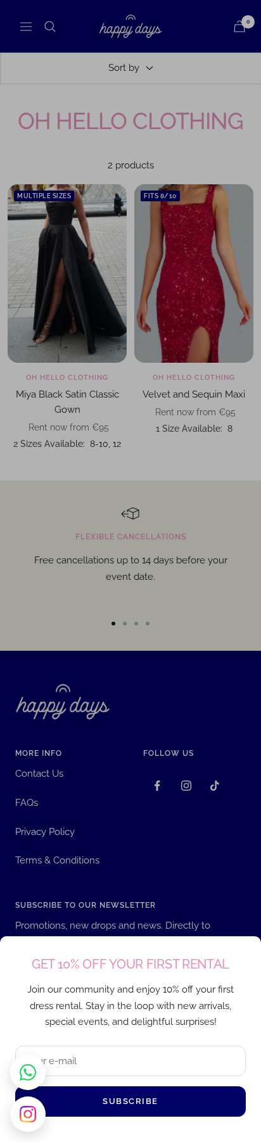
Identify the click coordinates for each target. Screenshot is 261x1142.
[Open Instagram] (28, 1114)
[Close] (241, 955)
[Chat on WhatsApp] (28, 1072)
